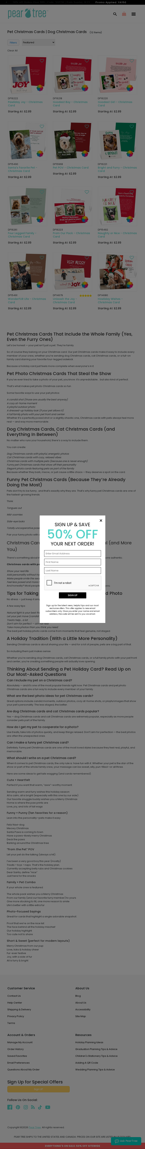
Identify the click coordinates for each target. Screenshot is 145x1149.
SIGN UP (72, 595)
